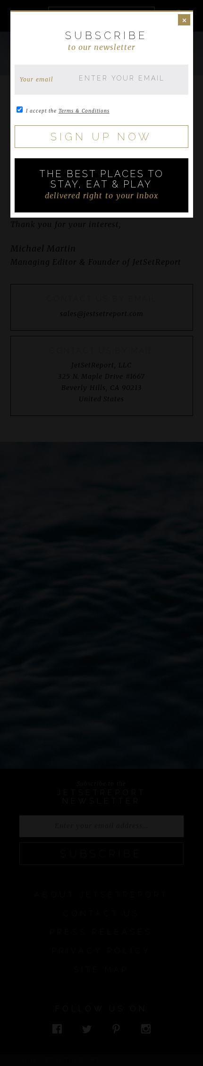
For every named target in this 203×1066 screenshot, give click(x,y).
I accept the (68, 111)
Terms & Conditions (84, 111)
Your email (36, 79)
